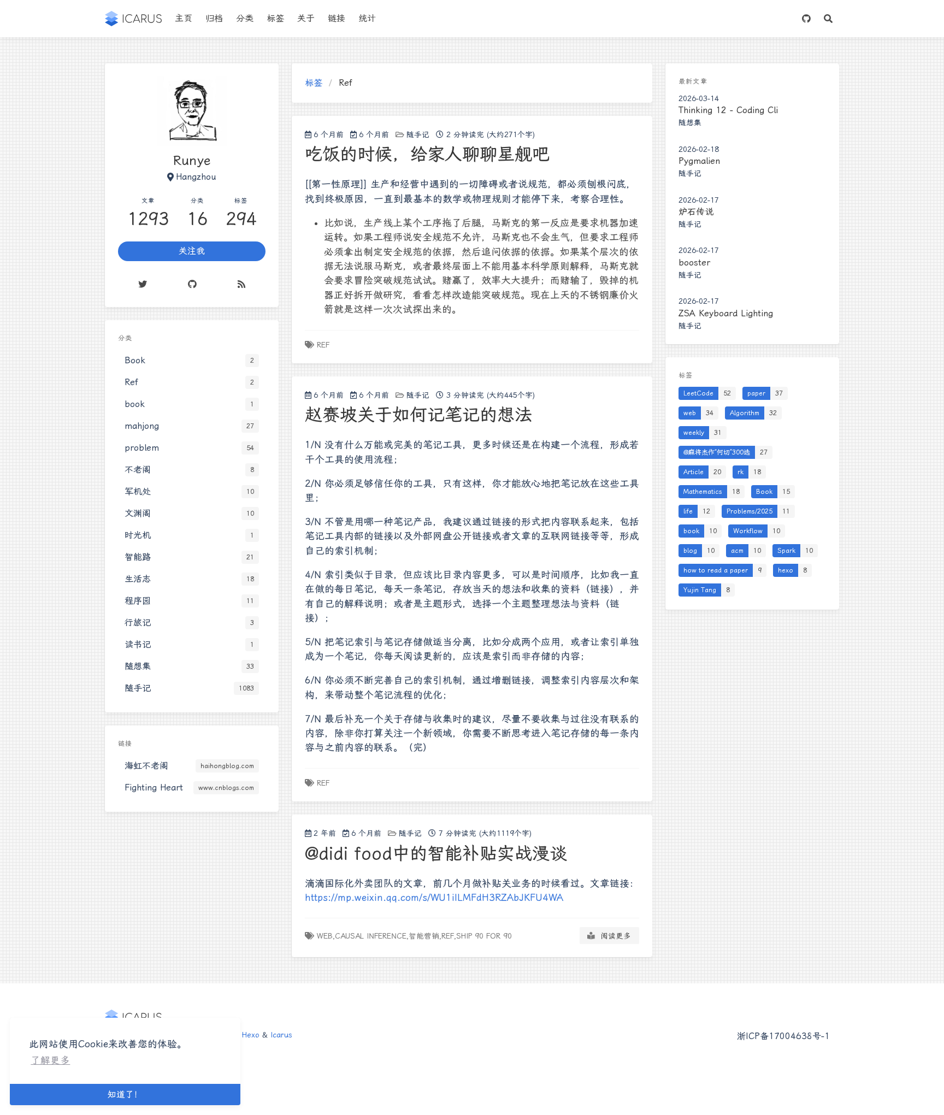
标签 (275, 18)
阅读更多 (613, 935)
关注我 (192, 251)
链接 (336, 18)
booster (694, 262)
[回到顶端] (682, 1093)
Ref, (448, 935)
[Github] (192, 284)
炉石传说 (695, 212)
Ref (323, 344)
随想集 (689, 122)
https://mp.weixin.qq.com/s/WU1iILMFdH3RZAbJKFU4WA (434, 897)
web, (326, 935)
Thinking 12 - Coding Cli (728, 110)
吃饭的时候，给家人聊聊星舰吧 (427, 154)
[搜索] (828, 18)
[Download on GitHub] (806, 18)
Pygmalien (699, 161)
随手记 (417, 134)
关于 (306, 18)
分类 (244, 18)
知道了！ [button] (125, 1094)
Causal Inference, (372, 935)
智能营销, (425, 935)
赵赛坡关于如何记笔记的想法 (418, 414)
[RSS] (241, 284)
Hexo (250, 1034)
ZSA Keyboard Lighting (725, 313)
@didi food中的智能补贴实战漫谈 (436, 853)
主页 (183, 18)
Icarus (281, 1034)
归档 (214, 18)
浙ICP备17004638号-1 (783, 1036)
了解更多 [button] (50, 1060)
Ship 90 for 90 (484, 935)
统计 (367, 18)
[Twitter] (143, 284)
